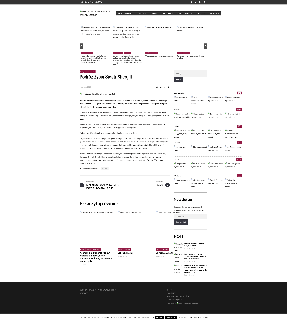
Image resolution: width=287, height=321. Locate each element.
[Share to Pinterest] (168, 87)
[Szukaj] (204, 2)
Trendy (177, 143)
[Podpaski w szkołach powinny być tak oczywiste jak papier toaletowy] (233, 183)
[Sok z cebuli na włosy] (199, 133)
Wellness (177, 176)
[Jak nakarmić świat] (233, 117)
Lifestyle (127, 53)
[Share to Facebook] (157, 87)
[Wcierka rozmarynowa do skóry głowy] (233, 133)
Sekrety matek (125, 252)
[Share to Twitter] (161, 87)
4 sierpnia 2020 (85, 87)
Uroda (84, 53)
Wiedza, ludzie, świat (93, 249)
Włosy (90, 53)
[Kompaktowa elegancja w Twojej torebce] (182, 166)
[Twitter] (196, 2)
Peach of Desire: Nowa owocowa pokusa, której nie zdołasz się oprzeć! (195, 256)
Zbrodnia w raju (164, 252)
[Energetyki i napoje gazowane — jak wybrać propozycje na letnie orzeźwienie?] (216, 100)
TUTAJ (205, 317)
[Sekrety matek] (199, 117)
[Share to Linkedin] (164, 87)
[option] (96, 45)
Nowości (186, 53)
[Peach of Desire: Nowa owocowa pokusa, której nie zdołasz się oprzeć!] (199, 166)
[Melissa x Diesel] (216, 150)
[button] (81, 46)
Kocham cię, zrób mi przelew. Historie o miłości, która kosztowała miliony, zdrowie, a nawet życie (96, 257)
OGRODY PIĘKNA (174, 299)
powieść (105, 169)
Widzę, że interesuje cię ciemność (159, 56)
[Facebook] (192, 2)
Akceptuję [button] (159, 317)
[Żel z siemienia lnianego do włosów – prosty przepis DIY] (216, 133)
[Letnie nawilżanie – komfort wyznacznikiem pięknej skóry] (216, 166)
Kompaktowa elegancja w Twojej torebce (190, 57)
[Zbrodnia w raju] (216, 117)
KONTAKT (171, 293)
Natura (176, 126)
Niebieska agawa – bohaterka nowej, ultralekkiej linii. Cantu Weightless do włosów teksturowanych (94, 59)
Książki (148, 53)
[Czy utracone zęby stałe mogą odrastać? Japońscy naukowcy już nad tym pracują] (199, 183)
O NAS (169, 290)
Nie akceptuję (171, 317)
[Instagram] (200, 2)
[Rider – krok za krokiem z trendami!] (199, 150)
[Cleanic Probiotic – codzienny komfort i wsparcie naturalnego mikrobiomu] (216, 183)
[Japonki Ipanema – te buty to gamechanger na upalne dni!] (182, 150)
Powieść (154, 53)
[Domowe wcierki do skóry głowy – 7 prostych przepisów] (182, 133)
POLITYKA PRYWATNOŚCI (178, 296)
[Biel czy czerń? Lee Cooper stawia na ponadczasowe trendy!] (233, 150)
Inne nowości (118, 53)
